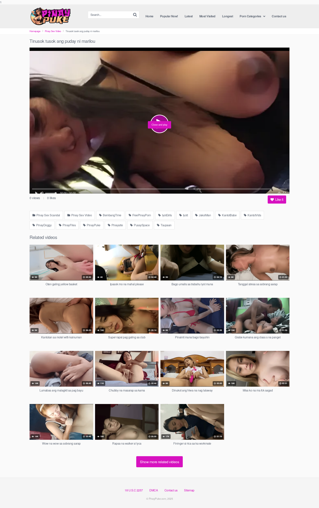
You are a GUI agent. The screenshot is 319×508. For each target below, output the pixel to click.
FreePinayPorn (141, 215)
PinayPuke (93, 225)
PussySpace (141, 225)
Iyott (185, 215)
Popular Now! (169, 16)
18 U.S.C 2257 (134, 490)
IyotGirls (166, 215)
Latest (189, 16)
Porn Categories (250, 16)
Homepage (35, 31)
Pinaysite (117, 225)
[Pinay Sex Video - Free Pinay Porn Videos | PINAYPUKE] (57, 16)
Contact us (279, 16)
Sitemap (189, 490)
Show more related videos (159, 461)
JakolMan (204, 215)
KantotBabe (229, 215)
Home (149, 16)
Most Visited (207, 16)
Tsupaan (165, 225)
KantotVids (254, 215)
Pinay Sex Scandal (48, 215)
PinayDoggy (44, 225)
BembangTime (111, 215)
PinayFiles (69, 225)
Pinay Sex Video (53, 31)
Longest (227, 16)
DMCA (153, 490)
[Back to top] (309, 498)
